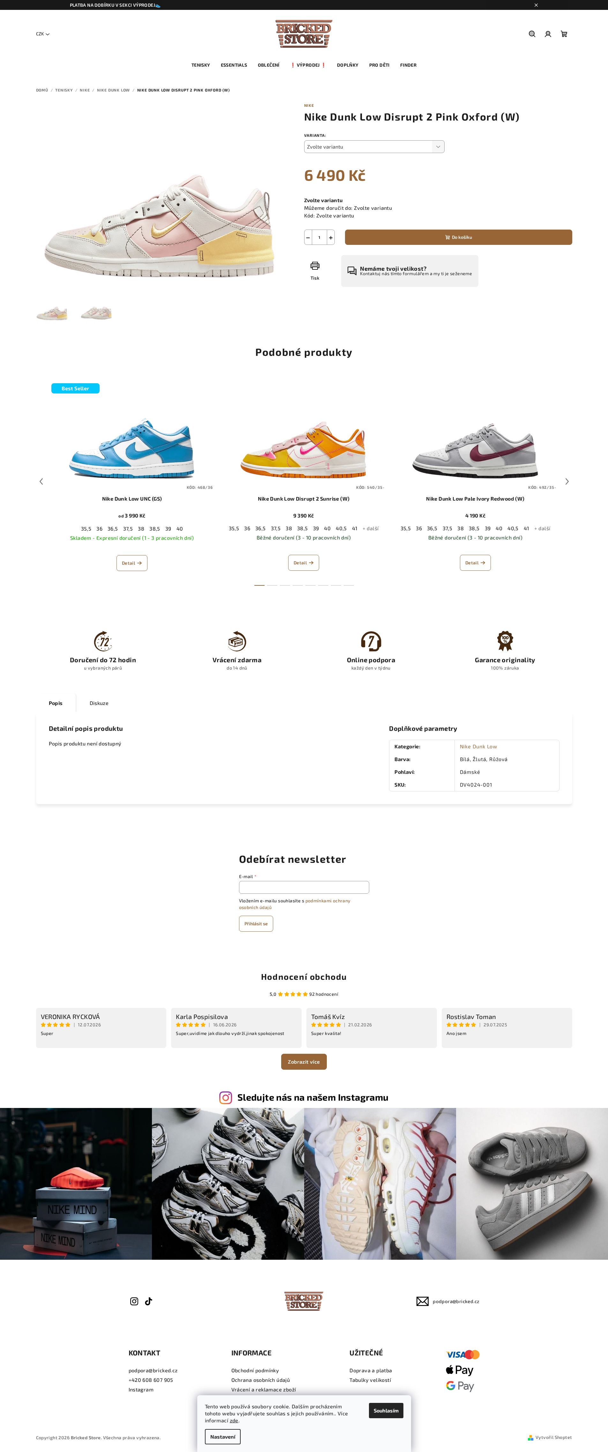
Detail (128, 563)
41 (354, 528)
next (567, 481)
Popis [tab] (56, 703)
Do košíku (462, 237)
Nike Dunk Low (478, 746)
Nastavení (222, 1437)
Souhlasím (386, 1410)
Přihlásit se (256, 923)
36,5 (113, 528)
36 (99, 528)
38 (141, 528)
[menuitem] (200, 65)
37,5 (128, 528)
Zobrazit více (304, 1062)
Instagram (141, 1389)
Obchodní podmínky (255, 1370)
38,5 (154, 528)
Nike (309, 105)
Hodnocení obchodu (304, 976)
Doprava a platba (370, 1370)
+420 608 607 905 (151, 1380)
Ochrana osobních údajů (260, 1380)
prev (41, 481)
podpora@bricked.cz (456, 1301)
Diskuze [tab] (99, 703)
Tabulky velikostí (370, 1380)
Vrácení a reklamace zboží (263, 1389)
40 (179, 528)
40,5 (341, 528)
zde (234, 1420)
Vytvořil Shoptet (554, 1437)
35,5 (86, 528)
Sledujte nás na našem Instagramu (313, 1097)
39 (168, 528)
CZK (40, 33)
